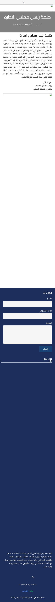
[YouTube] (27, 3)
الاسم (49, 298)
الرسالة (49, 323)
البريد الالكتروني (45, 311)
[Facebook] (32, 3)
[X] (23, 3)
